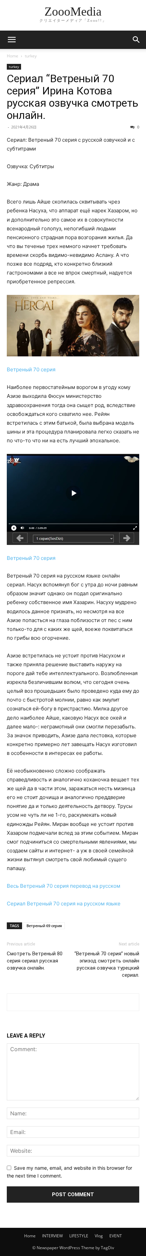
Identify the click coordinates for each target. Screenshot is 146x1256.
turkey (31, 56)
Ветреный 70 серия (31, 369)
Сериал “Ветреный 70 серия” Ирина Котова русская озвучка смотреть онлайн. (72, 97)
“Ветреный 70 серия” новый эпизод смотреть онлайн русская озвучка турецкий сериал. (106, 964)
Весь (13, 886)
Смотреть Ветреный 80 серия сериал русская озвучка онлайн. (34, 961)
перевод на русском (95, 886)
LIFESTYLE (78, 1236)
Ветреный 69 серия (44, 925)
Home (12, 56)
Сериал (16, 903)
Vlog (99, 1236)
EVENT (115, 1236)
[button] (11, 40)
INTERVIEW (52, 1236)
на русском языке (99, 903)
